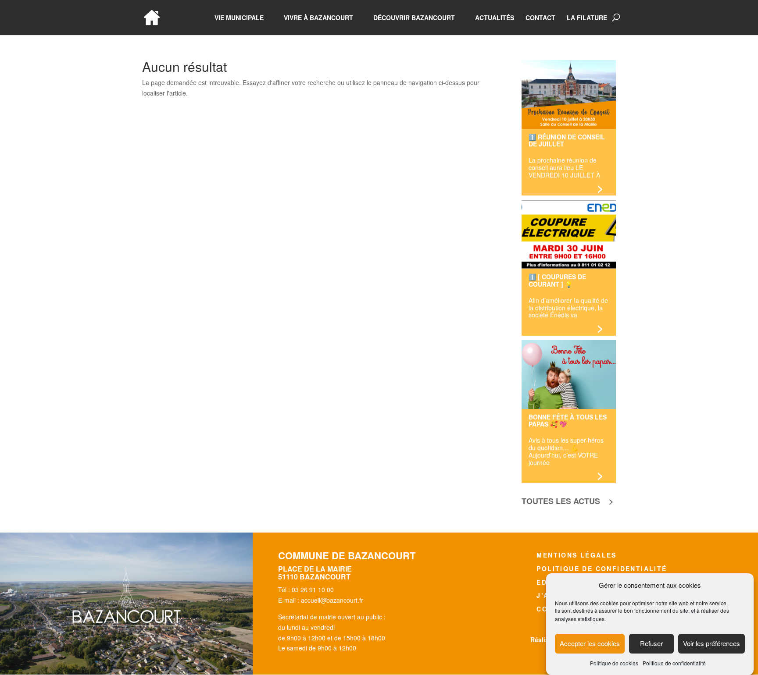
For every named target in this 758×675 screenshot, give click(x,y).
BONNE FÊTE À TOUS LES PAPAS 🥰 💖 (568, 420)
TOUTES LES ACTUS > (568, 501)
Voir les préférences (711, 643)
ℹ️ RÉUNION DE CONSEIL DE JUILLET (567, 140)
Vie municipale (239, 18)
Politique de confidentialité (674, 663)
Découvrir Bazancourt (414, 18)
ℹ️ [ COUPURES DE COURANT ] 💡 (557, 280)
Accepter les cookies (590, 643)
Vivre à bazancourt (318, 18)
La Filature (587, 18)
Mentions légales (576, 555)
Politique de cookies (614, 663)
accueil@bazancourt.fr (332, 600)
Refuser (651, 643)
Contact (540, 18)
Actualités (494, 18)
